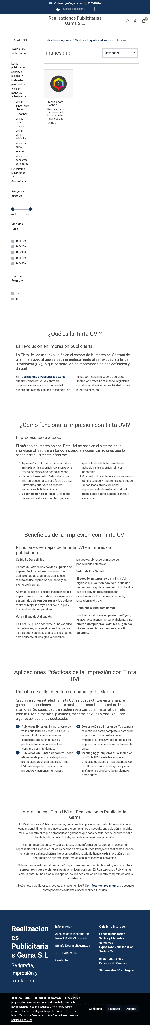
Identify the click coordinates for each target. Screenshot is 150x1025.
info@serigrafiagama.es (67, 3)
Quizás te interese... (113, 926)
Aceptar (131, 1009)
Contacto (61, 960)
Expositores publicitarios (116, 947)
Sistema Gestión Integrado (117, 970)
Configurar (95, 1009)
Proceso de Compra (113, 963)
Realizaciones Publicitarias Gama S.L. (75, 21)
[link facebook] (58, 9)
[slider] (12, 209)
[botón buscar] (127, 21)
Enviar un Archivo (111, 958)
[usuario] (135, 21)
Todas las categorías (57, 40)
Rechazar (114, 1009)
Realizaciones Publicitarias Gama (43, 376)
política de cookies (21, 1019)
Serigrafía (106, 951)
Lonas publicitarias (112, 934)
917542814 (94, 3)
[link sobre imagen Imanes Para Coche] (58, 84)
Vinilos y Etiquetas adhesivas (94, 40)
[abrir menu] (6, 21)
